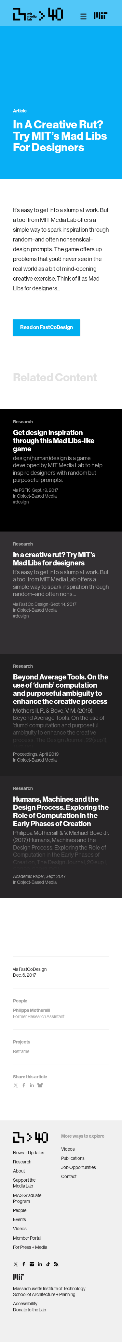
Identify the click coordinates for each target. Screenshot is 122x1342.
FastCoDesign (33, 969)
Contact (68, 1176)
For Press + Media (30, 1247)
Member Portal (27, 1238)
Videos (20, 1228)
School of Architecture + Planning (44, 1294)
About (19, 1171)
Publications (73, 1158)
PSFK (24, 490)
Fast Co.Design (33, 604)
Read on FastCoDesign (46, 327)
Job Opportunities (78, 1167)
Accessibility (25, 1303)
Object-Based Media (37, 496)
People (19, 1210)
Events (19, 1219)
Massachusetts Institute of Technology (49, 1288)
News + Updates (28, 1152)
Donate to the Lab (29, 1309)
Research (22, 1161)
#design (21, 501)
